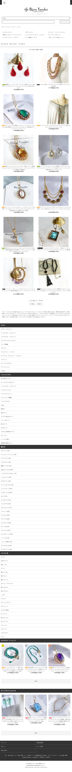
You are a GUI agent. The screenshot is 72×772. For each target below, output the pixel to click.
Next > (39, 304)
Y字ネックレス (29, 32)
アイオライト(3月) (6, 462)
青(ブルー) (4, 576)
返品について (30, 755)
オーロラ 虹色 (5, 610)
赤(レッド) (4, 564)
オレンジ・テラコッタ (7, 583)
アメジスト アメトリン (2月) (8, 454)
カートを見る (40, 746)
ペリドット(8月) (5, 511)
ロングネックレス (7, 32)
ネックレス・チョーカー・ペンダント (13, 26)
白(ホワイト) (4, 560)
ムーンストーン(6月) (6, 488)
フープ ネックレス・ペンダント (11, 37)
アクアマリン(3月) (6, 458)
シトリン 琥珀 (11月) (6, 541)
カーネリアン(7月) (6, 500)
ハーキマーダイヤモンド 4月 (8, 473)
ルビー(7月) (4, 496)
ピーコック (4, 614)
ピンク (3, 568)
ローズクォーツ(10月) (7, 534)
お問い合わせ (4, 750)
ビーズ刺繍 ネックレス (31, 37)
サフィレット (4, 606)
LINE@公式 (41, 757)
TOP (3, 26)
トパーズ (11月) (5, 538)
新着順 (41, 49)
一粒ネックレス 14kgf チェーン (56, 37)
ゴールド (3, 598)
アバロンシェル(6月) (6, 492)
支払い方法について (12, 755)
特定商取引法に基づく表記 (40, 755)
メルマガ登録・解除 (63, 755)
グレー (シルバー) (5, 602)
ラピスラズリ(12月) (6, 545)
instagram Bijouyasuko (26, 757)
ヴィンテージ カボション (54, 34)
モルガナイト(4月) (6, 481)
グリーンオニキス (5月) (7, 485)
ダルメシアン (4, 621)
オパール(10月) (5, 526)
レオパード (4, 629)
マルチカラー (4, 633)
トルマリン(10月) (5, 530)
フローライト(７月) (6, 507)
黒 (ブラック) (4, 617)
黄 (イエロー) (4, 587)
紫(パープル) (4, 572)
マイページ (3, 742)
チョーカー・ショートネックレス (56, 32)
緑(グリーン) (4, 579)
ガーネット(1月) (5, 450)
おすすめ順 (32, 49)
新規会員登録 (40, 742)
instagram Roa (35, 757)
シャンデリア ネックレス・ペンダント (35, 34)
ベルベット (4, 625)
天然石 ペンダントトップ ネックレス (12, 34)
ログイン (3, 746)
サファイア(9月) (5, 519)
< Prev (32, 304)
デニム (3, 636)
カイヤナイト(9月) (6, 522)
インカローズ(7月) (6, 503)
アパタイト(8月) (5, 515)
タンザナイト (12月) (6, 549)
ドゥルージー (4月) (6, 477)
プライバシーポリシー (52, 755)
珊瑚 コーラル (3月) (6, 466)
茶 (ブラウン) (4, 591)
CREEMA (48, 757)
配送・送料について (22, 755)
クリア (3, 557)
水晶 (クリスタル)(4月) (7, 469)
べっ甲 (3, 595)
